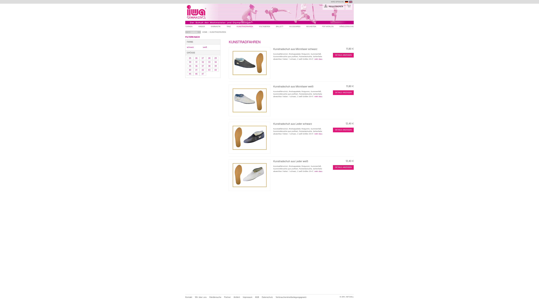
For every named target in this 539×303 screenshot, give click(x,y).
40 (190, 70)
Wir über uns (200, 297)
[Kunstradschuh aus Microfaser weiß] (249, 100)
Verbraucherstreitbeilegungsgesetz (291, 297)
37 (203, 66)
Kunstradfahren (245, 26)
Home (204, 32)
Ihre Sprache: (337, 2)
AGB (257, 297)
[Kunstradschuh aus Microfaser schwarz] (249, 63)
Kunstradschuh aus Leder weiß (290, 161)
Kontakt (188, 297)
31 (196, 62)
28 (209, 58)
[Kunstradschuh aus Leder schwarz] (249, 137)
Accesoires (294, 26)
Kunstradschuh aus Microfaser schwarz (295, 49)
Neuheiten (311, 26)
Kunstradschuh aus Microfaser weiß (293, 86)
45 (190, 74)
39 (215, 66)
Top (358, 290)
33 (209, 62)
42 (203, 70)
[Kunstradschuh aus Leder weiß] (249, 175)
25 (190, 58)
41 (196, 70)
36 (196, 66)
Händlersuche (346, 26)
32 (203, 62)
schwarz (190, 47)
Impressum (247, 297)
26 (196, 58)
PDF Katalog (328, 26)
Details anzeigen (343, 55)
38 (209, 66)
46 (196, 74)
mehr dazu (318, 59)
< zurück (193, 32)
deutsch (346, 2)
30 (190, 62)
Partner (227, 297)
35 (190, 66)
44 (215, 70)
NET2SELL (350, 297)
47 (203, 74)
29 (215, 58)
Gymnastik (216, 26)
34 (215, 62)
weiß (205, 47)
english (350, 2)
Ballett (279, 26)
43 (209, 70)
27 (203, 58)
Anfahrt (237, 297)
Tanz (229, 26)
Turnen (188, 26)
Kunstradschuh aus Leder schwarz (292, 123)
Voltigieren (264, 26)
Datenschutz (267, 297)
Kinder (201, 26)
